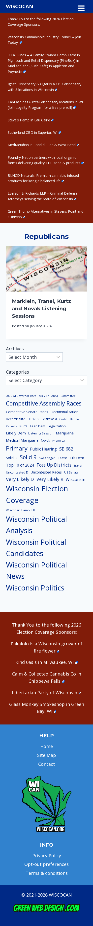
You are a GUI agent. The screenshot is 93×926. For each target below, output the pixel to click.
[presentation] (46, 269)
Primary (17, 448)
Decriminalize (15, 419)
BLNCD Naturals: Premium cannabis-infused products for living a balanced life (43, 178)
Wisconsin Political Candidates (36, 547)
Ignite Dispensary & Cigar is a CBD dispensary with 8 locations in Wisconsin (44, 87)
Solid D (11, 457)
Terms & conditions (47, 873)
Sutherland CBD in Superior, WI (33, 132)
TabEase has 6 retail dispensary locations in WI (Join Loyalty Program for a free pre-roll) (45, 105)
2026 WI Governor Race (21, 396)
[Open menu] (81, 6)
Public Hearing (43, 449)
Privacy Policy (46, 855)
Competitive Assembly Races (44, 403)
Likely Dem (16, 432)
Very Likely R (49, 479)
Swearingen (47, 458)
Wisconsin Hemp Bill (20, 510)
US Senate (71, 472)
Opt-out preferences (46, 864)
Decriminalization (64, 411)
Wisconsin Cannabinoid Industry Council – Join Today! (44, 40)
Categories (17, 372)
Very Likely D (20, 479)
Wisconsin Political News (36, 570)
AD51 (54, 396)
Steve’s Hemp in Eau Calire (29, 120)
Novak (45, 440)
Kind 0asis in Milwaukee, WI (44, 662)
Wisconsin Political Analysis (36, 525)
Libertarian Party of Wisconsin (44, 693)
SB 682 (66, 449)
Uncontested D (17, 472)
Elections (33, 419)
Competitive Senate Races (27, 411)
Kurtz (24, 426)
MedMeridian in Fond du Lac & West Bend (42, 144)
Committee (68, 396)
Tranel (78, 465)
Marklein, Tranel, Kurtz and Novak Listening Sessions (41, 308)
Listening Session (40, 433)
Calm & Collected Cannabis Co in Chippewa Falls (46, 677)
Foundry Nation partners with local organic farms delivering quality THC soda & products (44, 160)
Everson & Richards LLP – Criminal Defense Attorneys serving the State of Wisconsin (43, 196)
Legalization (57, 426)
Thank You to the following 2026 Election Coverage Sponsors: (41, 22)
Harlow (74, 419)
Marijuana (65, 432)
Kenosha (11, 426)
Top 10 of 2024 (20, 465)
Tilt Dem (77, 457)
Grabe (63, 419)
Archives (15, 349)
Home (46, 746)
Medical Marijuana (22, 440)
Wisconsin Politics (35, 587)
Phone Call (59, 440)
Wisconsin (75, 479)
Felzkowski (49, 419)
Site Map (46, 755)
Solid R (28, 457)
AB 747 (44, 395)
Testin (62, 458)
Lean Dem (37, 426)
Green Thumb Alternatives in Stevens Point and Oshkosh (45, 214)
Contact (46, 764)
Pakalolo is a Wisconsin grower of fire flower (46, 647)
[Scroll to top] (81, 844)
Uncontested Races (46, 472)
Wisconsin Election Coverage (37, 494)
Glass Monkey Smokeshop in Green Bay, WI (46, 707)
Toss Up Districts (53, 465)
